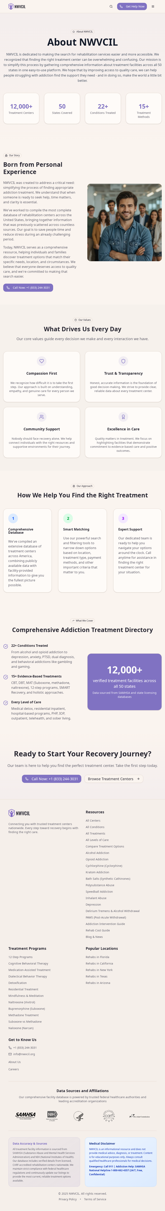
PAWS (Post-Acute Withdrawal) (106, 917)
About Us (14, 1062)
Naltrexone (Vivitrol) (21, 1002)
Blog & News (94, 937)
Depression (93, 904)
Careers (13, 1069)
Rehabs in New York (99, 970)
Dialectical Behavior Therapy (27, 976)
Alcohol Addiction (97, 853)
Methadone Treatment (23, 1015)
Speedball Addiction (99, 891)
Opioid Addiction (97, 859)
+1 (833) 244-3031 (25, 1048)
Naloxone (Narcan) (20, 1028)
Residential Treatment (23, 989)
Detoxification (17, 983)
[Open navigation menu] (153, 6)
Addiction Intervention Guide (105, 924)
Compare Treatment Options (105, 846)
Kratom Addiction (97, 872)
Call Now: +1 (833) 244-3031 (31, 287)
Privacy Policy (68, 1199)
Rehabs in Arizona (98, 983)
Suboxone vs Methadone (25, 1021)
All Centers (93, 820)
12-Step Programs (20, 957)
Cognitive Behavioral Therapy (28, 963)
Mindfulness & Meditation (26, 996)
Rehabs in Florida (97, 957)
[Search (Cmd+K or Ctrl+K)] (111, 6)
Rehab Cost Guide (98, 930)
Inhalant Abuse (96, 898)
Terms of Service (95, 1199)
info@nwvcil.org (24, 1054)
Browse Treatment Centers (110, 778)
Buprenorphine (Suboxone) (26, 1009)
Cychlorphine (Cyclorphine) (104, 866)
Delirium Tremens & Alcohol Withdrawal (113, 911)
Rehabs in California (99, 963)
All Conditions (95, 827)
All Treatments (95, 833)
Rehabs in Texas (96, 976)
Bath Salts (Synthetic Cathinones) (108, 879)
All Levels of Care (97, 840)
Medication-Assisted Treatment (29, 970)
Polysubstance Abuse (100, 885)
